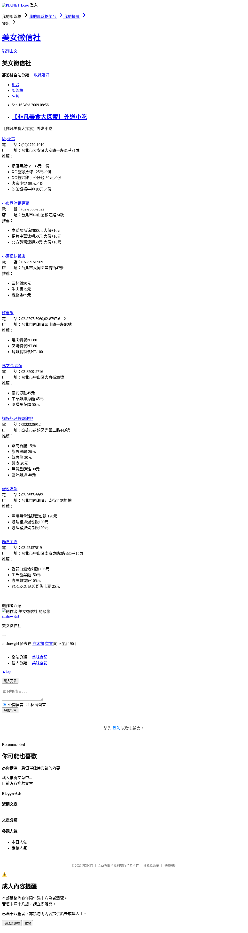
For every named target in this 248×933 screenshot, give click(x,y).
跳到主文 (9, 51)
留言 (49, 644)
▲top (6, 671)
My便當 (8, 139)
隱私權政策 (151, 865)
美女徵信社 (21, 37)
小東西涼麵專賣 (15, 203)
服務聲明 (170, 865)
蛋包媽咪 (9, 489)
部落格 (17, 90)
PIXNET (87, 865)
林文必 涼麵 (12, 366)
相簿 (15, 85)
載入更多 (10, 681)
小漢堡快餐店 (13, 256)
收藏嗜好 (41, 75)
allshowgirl (10, 616)
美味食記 (39, 657)
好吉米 (8, 313)
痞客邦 (38, 644)
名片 (15, 96)
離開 (28, 923)
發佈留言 (10, 710)
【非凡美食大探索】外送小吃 (49, 117)
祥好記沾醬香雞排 (17, 419)
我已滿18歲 (12, 923)
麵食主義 (9, 542)
